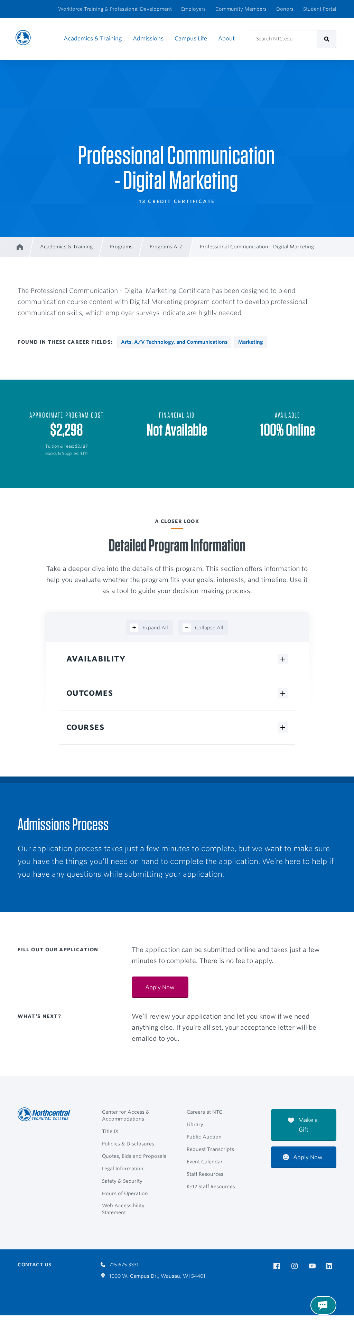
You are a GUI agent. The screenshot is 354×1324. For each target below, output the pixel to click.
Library (195, 1124)
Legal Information (122, 1168)
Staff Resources (205, 1174)
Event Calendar (205, 1161)
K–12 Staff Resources (211, 1186)
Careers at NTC (204, 1112)
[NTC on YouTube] (313, 1266)
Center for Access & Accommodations (126, 1115)
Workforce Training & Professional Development (115, 9)
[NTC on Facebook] (277, 1266)
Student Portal (319, 9)
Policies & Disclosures (128, 1143)
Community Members (241, 9)
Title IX (110, 1131)
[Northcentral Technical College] (46, 1114)
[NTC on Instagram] (295, 1266)
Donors (285, 9)
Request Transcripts (210, 1149)
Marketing (250, 342)
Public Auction (204, 1137)
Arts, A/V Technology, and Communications (174, 342)
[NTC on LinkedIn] (331, 1266)
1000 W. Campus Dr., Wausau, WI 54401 (156, 1276)
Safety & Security (122, 1181)
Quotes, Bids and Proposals (134, 1156)
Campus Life (191, 38)
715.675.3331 (123, 1264)
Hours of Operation (125, 1193)
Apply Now (160, 987)
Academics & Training (93, 38)
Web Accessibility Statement (123, 1209)
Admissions (148, 38)
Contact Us (34, 1264)
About (226, 38)
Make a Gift (307, 1125)
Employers (193, 9)
